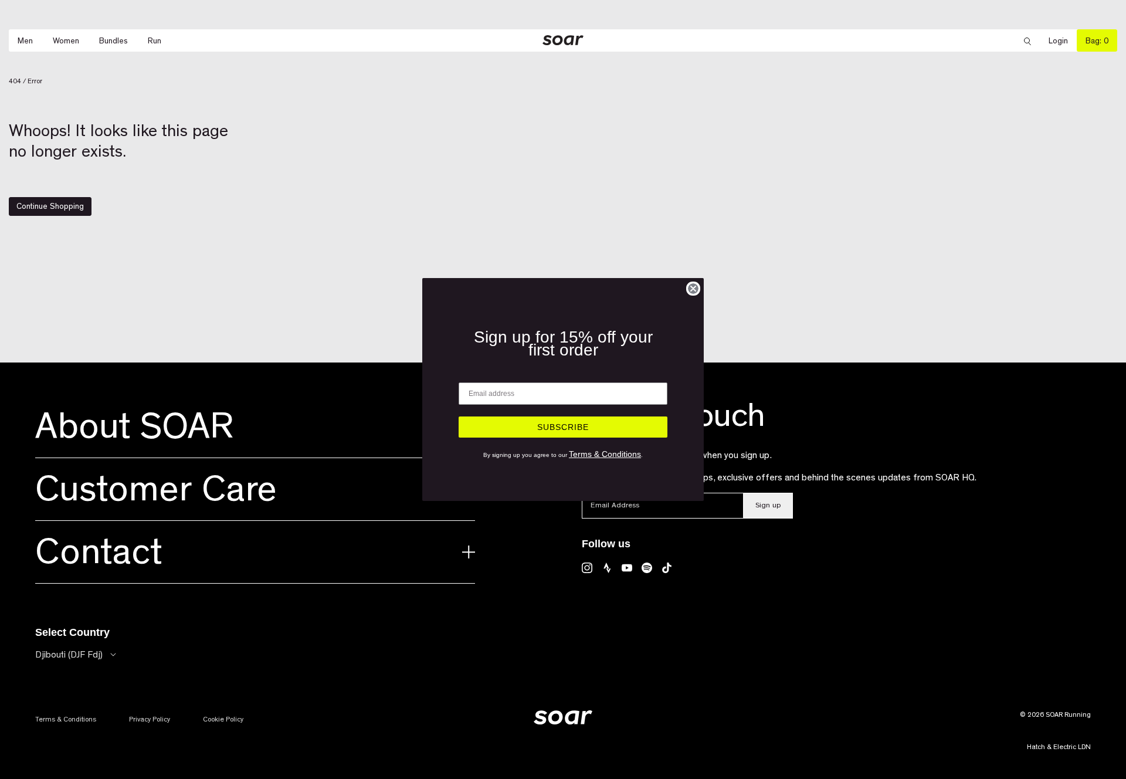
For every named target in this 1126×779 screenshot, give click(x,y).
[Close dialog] (693, 288)
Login (1063, 40)
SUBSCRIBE (563, 427)
